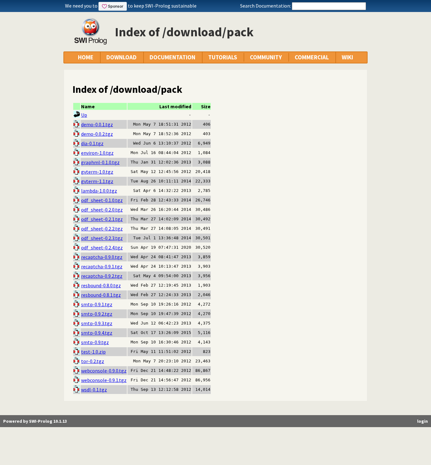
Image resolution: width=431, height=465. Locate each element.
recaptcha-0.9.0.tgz (101, 257)
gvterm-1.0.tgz (97, 172)
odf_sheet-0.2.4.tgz (102, 247)
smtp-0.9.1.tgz (96, 304)
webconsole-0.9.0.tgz (104, 370)
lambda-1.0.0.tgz (99, 191)
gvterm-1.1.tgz (97, 181)
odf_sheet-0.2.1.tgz (102, 219)
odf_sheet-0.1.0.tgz (102, 200)
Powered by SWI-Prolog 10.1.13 (35, 421)
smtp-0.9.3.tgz (96, 323)
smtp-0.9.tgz (95, 342)
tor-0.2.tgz (92, 361)
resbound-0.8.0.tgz (101, 285)
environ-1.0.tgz (97, 153)
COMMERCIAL (312, 57)
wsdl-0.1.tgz (94, 389)
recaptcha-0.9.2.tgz (101, 276)
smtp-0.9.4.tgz (96, 333)
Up (84, 115)
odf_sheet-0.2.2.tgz (102, 228)
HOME (85, 57)
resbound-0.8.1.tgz (101, 295)
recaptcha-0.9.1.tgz (101, 266)
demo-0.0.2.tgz (97, 134)
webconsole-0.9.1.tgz (104, 380)
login (422, 421)
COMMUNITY (266, 57)
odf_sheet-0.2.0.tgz (102, 209)
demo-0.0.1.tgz (97, 124)
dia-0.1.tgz (92, 143)
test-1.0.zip (93, 352)
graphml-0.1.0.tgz (100, 162)
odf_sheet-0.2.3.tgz (102, 238)
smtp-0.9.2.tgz (96, 314)
